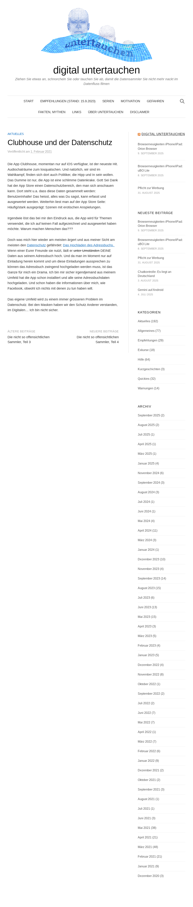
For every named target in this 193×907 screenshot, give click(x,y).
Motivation (130, 101)
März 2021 (145, 847)
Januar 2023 (146, 655)
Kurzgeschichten (149, 369)
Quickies (143, 378)
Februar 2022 (147, 751)
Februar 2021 (147, 856)
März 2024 (145, 540)
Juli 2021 (144, 808)
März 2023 (145, 636)
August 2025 (146, 425)
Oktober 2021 (147, 779)
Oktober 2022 (147, 684)
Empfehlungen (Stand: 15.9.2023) (68, 101)
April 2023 (145, 626)
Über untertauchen (105, 112)
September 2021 (149, 789)
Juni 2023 (144, 607)
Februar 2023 (147, 645)
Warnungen (145, 388)
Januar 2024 (146, 549)
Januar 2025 (146, 463)
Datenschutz (36, 245)
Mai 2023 (144, 616)
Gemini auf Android (150, 289)
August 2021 (146, 799)
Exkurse (143, 350)
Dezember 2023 (148, 559)
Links (76, 112)
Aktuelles (16, 133)
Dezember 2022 (148, 664)
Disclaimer (139, 112)
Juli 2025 (144, 434)
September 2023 (149, 578)
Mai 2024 (144, 521)
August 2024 (146, 492)
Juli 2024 (144, 501)
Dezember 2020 (148, 875)
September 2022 (149, 693)
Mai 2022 (144, 722)
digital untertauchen (96, 70)
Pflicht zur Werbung (151, 188)
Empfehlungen (147, 340)
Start (29, 101)
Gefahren (155, 101)
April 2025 (145, 444)
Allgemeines (146, 330)
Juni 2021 (144, 818)
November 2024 (148, 473)
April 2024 (145, 530)
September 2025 (149, 415)
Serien (108, 101)
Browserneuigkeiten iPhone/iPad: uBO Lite (160, 168)
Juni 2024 (144, 511)
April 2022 (145, 732)
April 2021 (145, 837)
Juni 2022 (144, 712)
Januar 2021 (146, 866)
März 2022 (145, 741)
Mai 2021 (144, 827)
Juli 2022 (144, 703)
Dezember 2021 (148, 770)
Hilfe (141, 359)
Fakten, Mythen (51, 112)
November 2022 (148, 674)
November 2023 (148, 568)
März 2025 (145, 453)
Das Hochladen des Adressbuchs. (89, 245)
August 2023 (146, 588)
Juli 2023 (144, 597)
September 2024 (149, 482)
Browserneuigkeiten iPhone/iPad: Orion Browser (160, 146)
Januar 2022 (146, 760)
